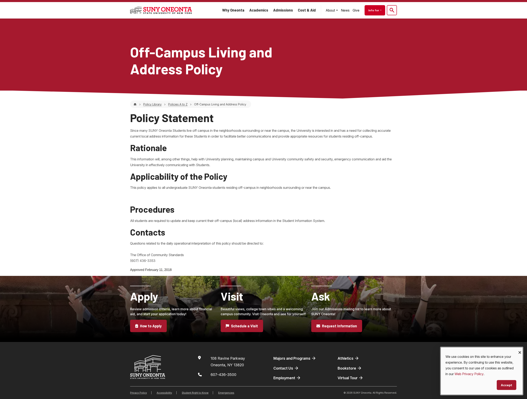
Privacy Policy (138, 392)
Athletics (346, 358)
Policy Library (152, 104)
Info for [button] (374, 10)
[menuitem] (331, 10)
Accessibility (164, 392)
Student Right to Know (195, 392)
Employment (284, 378)
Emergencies (226, 392)
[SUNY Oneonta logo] (161, 10)
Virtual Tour (348, 378)
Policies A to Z (178, 104)
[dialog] (482, 371)
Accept (506, 385)
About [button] (331, 10)
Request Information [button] (339, 326)
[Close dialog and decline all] (520, 349)
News (345, 10)
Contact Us (283, 368)
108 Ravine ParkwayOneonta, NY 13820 (228, 361)
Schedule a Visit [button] (244, 326)
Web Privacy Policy (469, 374)
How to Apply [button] (150, 326)
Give (356, 10)
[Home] (135, 104)
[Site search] (392, 10)
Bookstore (347, 368)
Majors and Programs (292, 358)
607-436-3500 (223, 374)
